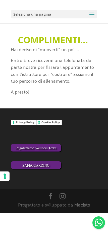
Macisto (82, 205)
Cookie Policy (50, 122)
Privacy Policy (25, 122)
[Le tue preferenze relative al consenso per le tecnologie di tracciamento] (5, 176)
